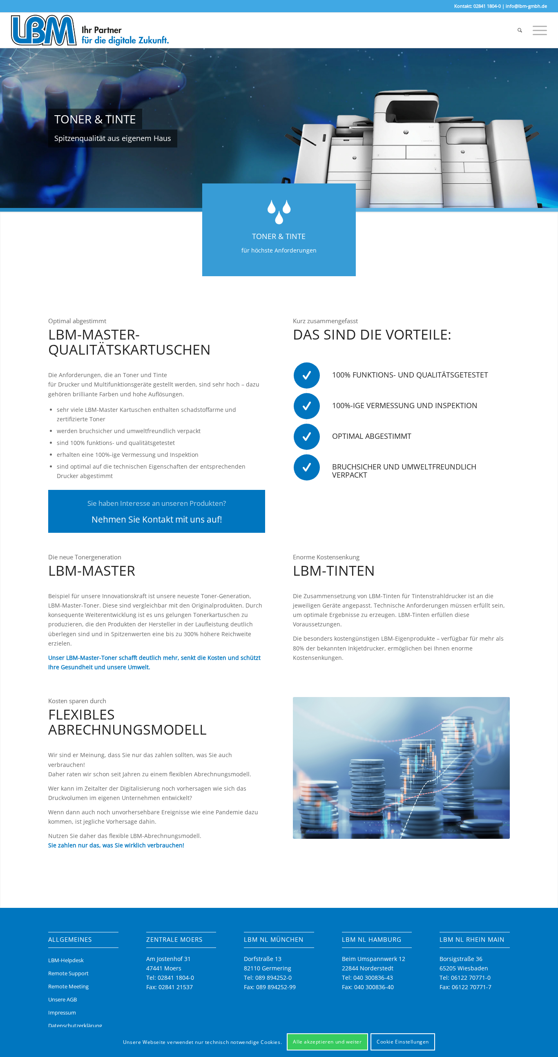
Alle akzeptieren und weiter (327, 1041)
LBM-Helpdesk (66, 960)
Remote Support (68, 973)
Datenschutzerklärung (75, 1025)
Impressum (62, 1012)
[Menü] (537, 30)
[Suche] (519, 30)
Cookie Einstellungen (403, 1041)
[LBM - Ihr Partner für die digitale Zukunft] (90, 30)
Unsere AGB (62, 999)
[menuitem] (519, 30)
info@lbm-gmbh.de (526, 6)
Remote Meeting (68, 986)
